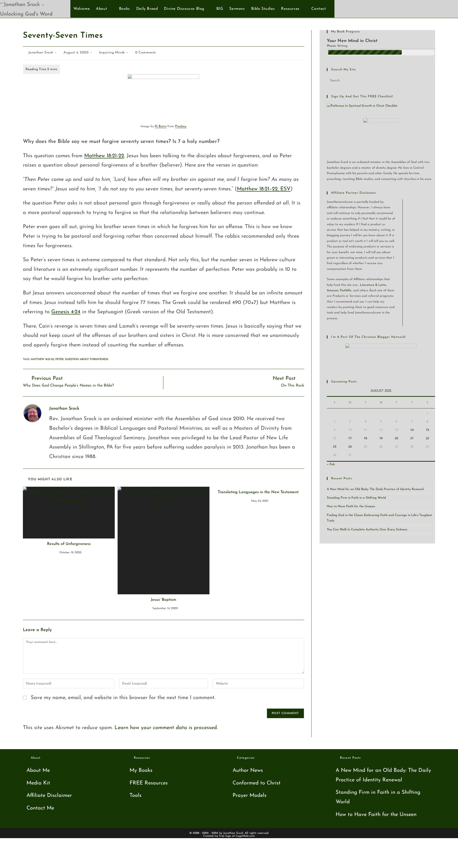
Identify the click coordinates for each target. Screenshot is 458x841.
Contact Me (40, 808)
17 (350, 438)
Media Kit (38, 783)
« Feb (331, 464)
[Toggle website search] (331, 9)
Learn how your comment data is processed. (166, 728)
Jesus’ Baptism (163, 600)
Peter (59, 359)
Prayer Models (249, 795)
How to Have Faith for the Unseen (351, 506)
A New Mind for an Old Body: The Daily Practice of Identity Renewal (375, 489)
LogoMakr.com (245, 836)
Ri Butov (161, 126)
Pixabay (180, 126)
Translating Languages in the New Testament (258, 492)
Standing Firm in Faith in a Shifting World (356, 497)
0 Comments (145, 52)
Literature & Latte (373, 285)
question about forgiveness (86, 359)
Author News (248, 770)
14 (412, 430)
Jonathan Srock (40, 52)
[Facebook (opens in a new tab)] (432, 8)
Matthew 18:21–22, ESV (264, 189)
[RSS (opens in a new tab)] (448, 8)
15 (427, 430)
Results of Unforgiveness (69, 544)
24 (350, 446)
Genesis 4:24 (65, 312)
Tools (135, 795)
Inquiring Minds (112, 52)
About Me (38, 770)
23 (334, 446)
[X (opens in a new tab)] (424, 8)
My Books (141, 770)
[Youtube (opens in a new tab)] (440, 8)
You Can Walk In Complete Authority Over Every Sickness (367, 529)
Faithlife (345, 290)
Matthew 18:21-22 (104, 156)
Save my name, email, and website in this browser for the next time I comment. (123, 697)
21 (412, 438)
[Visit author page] (32, 413)
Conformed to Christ (257, 783)
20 (396, 438)
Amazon (332, 290)
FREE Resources (149, 783)
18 (365, 438)
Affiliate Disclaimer (49, 795)
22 (427, 438)
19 (381, 438)
